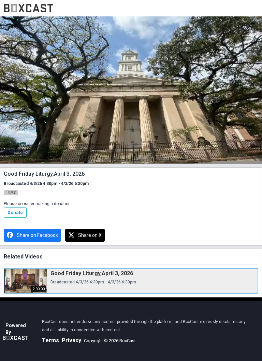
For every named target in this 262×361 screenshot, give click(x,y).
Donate (15, 212)
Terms (50, 340)
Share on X (90, 235)
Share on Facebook (37, 235)
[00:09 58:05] (131, 90)
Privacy (71, 340)
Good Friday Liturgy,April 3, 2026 (91, 273)
